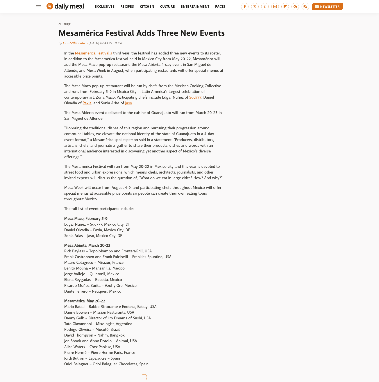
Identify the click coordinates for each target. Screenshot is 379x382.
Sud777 (195, 97)
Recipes (127, 6)
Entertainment (195, 6)
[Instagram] (275, 6)
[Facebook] (244, 6)
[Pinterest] (265, 6)
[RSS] (305, 6)
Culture (167, 6)
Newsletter (330, 6)
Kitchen (147, 6)
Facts (220, 6)
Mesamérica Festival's (93, 53)
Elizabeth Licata (74, 43)
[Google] (295, 6)
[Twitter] (255, 6)
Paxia (87, 103)
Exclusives (104, 6)
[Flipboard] (285, 6)
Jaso (128, 103)
